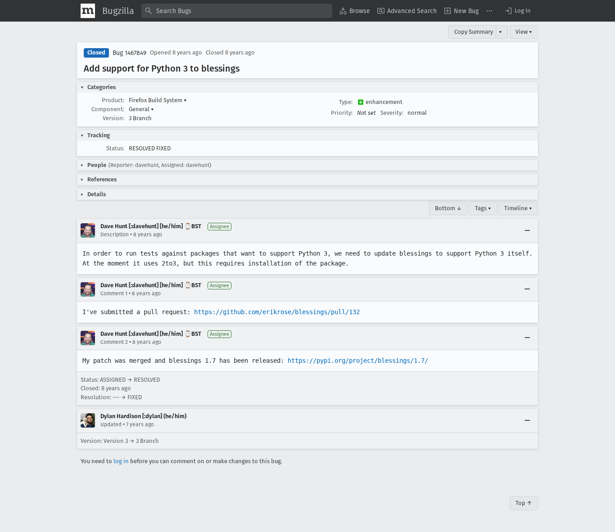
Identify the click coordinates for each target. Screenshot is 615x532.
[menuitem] (355, 11)
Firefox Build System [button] (158, 100)
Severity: (391, 112)
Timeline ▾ (518, 208)
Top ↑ (524, 503)
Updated (111, 424)
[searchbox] (236, 11)
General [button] (141, 109)
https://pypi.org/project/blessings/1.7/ (358, 360)
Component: (107, 109)
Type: (346, 102)
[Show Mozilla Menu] (88, 11)
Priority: (342, 112)
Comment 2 (114, 342)
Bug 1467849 (129, 53)
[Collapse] (527, 230)
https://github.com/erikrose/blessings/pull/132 (277, 312)
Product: (113, 100)
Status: (115, 148)
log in (121, 461)
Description (114, 234)
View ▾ (524, 31)
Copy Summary (473, 31)
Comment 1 (113, 293)
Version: (113, 118)
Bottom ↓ (448, 208)
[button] (517, 11)
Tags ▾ (483, 208)
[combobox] (236, 11)
